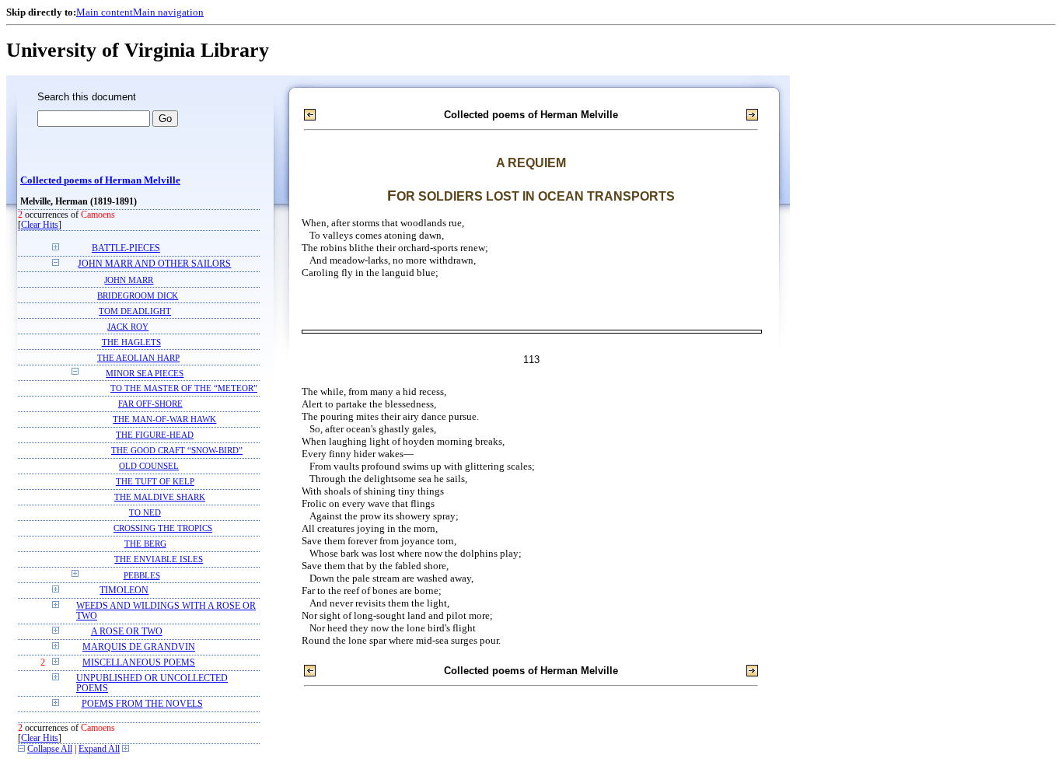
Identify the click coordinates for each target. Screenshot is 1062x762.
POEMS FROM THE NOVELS (142, 704)
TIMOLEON (124, 590)
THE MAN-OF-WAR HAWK (164, 419)
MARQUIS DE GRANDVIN (138, 647)
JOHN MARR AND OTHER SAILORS (154, 264)
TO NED (145, 513)
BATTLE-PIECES (126, 248)
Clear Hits (39, 225)
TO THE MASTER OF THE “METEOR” (183, 388)
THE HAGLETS (131, 342)
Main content (104, 12)
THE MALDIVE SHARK (159, 497)
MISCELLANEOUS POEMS (138, 663)
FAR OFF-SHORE (150, 404)
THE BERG (145, 544)
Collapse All (49, 749)
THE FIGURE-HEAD (155, 435)
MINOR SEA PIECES (144, 373)
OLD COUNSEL (149, 466)
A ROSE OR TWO (126, 632)
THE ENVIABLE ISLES (158, 559)
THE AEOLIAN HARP (138, 357)
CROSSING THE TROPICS (163, 528)
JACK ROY (127, 326)
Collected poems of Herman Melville (100, 180)
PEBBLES (142, 575)
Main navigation (168, 12)
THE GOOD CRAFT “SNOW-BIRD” (177, 450)
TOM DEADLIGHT (135, 311)
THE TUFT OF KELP (155, 481)
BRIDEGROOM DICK (137, 295)
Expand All (99, 749)
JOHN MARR (128, 280)
